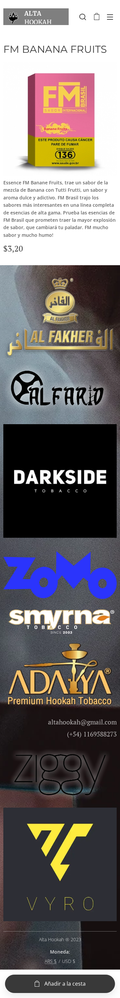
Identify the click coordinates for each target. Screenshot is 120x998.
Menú (110, 16)
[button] (82, 16)
